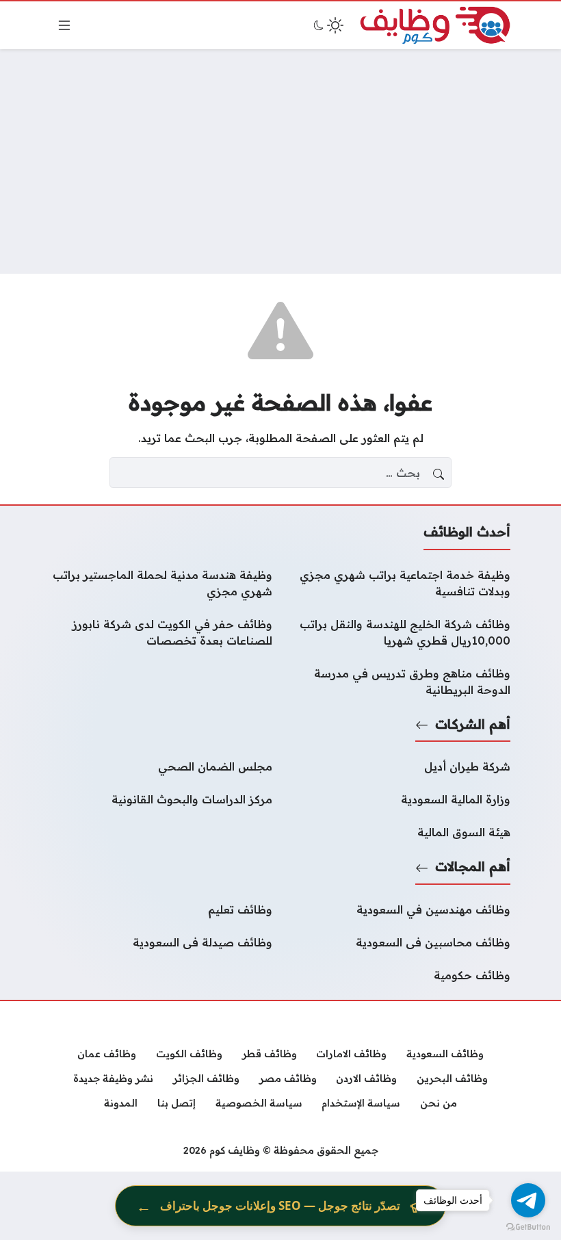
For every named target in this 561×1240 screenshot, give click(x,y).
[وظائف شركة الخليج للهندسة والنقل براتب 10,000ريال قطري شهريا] (399, 632)
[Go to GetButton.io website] (528, 1226)
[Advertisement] (280, 161)
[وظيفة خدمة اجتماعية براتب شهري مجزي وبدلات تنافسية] (399, 583)
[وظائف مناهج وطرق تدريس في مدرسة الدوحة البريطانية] (399, 681)
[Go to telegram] (528, 1200)
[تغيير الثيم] (327, 25)
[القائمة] (64, 25)
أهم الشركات (472, 724)
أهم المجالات (472, 866)
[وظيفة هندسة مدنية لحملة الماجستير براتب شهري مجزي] (161, 583)
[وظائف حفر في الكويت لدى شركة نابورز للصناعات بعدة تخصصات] (161, 632)
